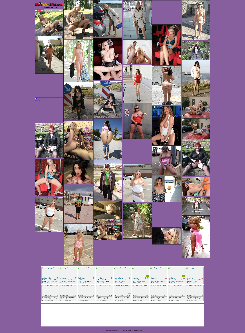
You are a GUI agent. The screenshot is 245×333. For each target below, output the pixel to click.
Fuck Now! (58, 10)
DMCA (132, 330)
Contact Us (138, 330)
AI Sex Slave (39, 10)
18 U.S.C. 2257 (124, 330)
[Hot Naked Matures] (49, 4)
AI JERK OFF (49, 10)
